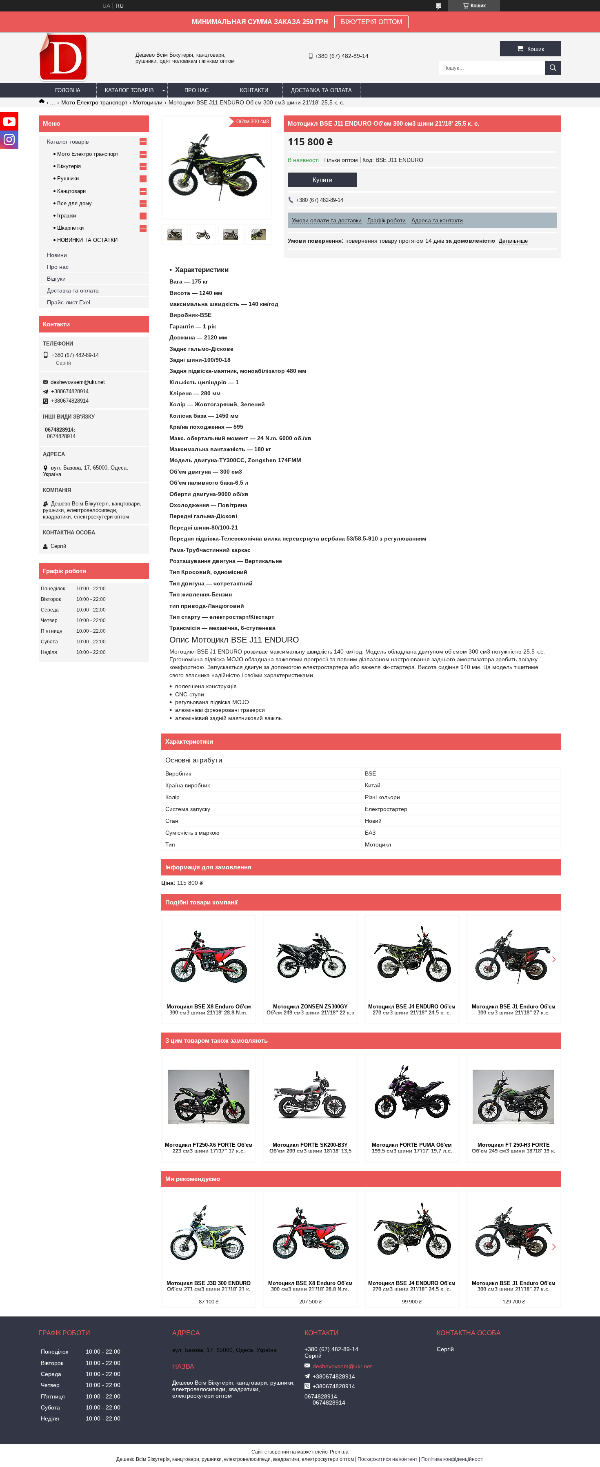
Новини (57, 255)
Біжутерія (69, 166)
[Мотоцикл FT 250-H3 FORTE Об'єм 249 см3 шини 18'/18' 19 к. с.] (513, 1097)
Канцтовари (71, 191)
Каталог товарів (129, 90)
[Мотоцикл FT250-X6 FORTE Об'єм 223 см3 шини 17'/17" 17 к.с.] (208, 1097)
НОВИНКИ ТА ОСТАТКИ (87, 240)
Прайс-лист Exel (68, 302)
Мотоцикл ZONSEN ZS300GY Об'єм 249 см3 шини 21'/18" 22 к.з (310, 1010)
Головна (67, 90)
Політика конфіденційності (452, 1459)
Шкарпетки (70, 228)
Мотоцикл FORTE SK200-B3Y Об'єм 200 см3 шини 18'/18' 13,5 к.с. (310, 1148)
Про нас (196, 90)
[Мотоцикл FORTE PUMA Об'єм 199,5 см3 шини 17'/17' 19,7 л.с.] (412, 1097)
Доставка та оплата (321, 90)
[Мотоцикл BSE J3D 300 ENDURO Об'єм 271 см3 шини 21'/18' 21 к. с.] (208, 1235)
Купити (322, 179)
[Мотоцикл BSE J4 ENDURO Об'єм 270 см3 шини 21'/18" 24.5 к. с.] (412, 958)
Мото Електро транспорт (94, 102)
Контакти (254, 90)
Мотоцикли (147, 102)
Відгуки (56, 278)
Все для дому (74, 203)
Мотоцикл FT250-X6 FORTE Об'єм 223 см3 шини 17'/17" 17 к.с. (209, 1148)
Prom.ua (339, 1452)
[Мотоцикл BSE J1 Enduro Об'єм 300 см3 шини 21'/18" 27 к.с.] (513, 958)
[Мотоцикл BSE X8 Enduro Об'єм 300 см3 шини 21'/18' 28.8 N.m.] (208, 958)
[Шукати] (553, 68)
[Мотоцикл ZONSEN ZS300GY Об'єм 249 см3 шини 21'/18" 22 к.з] (310, 958)
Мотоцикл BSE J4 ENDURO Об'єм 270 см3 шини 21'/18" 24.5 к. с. (412, 1010)
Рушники (68, 178)
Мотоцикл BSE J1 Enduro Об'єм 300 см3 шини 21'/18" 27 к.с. (514, 1010)
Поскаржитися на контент (388, 1459)
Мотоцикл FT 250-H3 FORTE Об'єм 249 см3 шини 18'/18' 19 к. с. (514, 1148)
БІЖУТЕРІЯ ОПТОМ (371, 21)
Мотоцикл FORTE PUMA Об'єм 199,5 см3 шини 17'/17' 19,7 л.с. (412, 1148)
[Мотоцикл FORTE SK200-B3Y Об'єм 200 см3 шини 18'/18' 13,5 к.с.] (310, 1097)
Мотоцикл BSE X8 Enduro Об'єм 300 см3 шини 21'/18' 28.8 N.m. (209, 1010)
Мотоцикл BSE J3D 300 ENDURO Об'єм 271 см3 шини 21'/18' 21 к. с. (209, 1287)
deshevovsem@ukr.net (78, 382)
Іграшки (66, 216)
